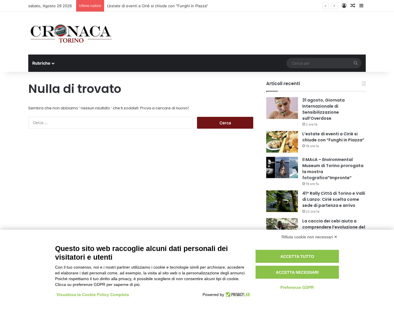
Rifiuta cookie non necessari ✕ (309, 237)
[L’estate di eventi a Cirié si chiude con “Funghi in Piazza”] (282, 142)
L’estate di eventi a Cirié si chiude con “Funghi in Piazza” (157, 5)
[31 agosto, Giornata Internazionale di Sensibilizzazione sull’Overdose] (282, 108)
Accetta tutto (297, 256)
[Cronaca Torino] (71, 33)
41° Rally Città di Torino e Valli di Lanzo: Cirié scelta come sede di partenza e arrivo (333, 199)
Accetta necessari (297, 272)
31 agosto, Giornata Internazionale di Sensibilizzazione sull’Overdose (323, 109)
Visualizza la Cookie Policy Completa (93, 294)
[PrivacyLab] (237, 294)
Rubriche (41, 63)
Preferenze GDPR (297, 287)
